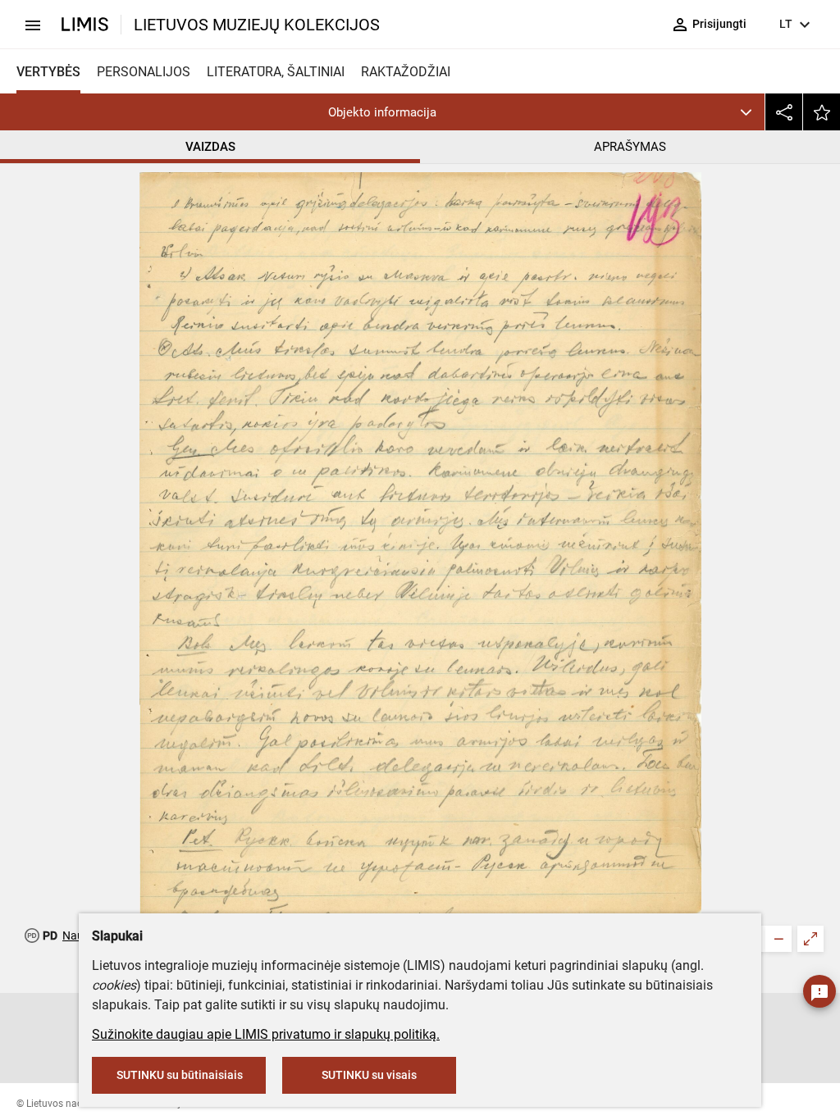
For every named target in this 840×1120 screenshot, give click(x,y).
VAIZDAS (210, 146)
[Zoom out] (778, 939)
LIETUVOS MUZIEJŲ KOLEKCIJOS (257, 24)
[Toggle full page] (810, 939)
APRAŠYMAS (630, 146)
